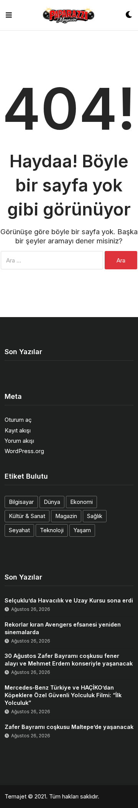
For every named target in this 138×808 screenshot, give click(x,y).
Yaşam (82, 530)
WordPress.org (24, 451)
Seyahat (19, 530)
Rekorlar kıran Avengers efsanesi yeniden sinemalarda (63, 628)
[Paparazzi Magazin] (68, 15)
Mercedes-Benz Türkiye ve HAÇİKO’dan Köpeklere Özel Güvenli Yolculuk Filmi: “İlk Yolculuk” (63, 695)
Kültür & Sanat (27, 516)
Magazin (66, 516)
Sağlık (94, 516)
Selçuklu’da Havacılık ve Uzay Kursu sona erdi (69, 600)
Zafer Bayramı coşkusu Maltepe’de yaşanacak (69, 727)
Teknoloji (52, 530)
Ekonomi (81, 502)
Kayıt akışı (18, 430)
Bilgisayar (21, 502)
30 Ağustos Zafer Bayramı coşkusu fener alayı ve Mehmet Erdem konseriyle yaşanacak (69, 660)
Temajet (15, 796)
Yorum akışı (19, 440)
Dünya (52, 502)
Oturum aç (18, 419)
